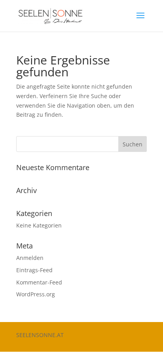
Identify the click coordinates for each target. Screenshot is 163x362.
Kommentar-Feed (39, 282)
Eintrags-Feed (34, 270)
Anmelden (30, 258)
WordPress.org (35, 294)
